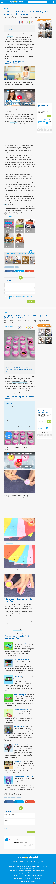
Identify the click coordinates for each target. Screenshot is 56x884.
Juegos (5, 797)
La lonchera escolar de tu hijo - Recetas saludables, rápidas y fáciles (8, 243)
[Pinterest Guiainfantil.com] (42, 130)
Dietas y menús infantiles (8, 237)
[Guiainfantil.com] (16, 2)
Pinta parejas (9, 543)
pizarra (26, 166)
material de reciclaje (10, 390)
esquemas (24, 183)
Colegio (16, 267)
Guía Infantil (28, 878)
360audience (32, 881)
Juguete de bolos (18, 761)
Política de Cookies (41, 122)
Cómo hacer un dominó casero (22, 659)
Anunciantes (27, 862)
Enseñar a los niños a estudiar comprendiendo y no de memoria (20, 243)
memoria (13, 44)
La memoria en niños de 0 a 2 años (19, 230)
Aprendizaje (16, 210)
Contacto (19, 862)
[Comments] (33, 22)
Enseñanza (11, 267)
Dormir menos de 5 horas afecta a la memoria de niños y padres (29, 228)
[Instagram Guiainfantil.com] (45, 130)
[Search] (45, 2)
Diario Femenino (38, 878)
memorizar (10, 36)
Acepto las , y (44, 121)
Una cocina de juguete (19, 695)
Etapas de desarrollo (18, 226)
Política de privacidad (31, 861)
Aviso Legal (41, 861)
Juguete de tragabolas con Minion (23, 776)
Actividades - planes (17, 797)
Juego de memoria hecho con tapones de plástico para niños (8, 228)
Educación (7, 8)
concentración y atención (21, 619)
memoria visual (17, 622)
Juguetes (10, 797)
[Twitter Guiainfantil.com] (48, 130)
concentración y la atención (19, 381)
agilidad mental (17, 630)
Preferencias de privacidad (15, 296)
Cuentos (6, 267)
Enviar (30, 301)
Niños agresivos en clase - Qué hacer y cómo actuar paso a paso (48, 33)
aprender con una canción (12, 149)
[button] (5, 2)
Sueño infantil (29, 223)
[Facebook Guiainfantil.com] (38, 130)
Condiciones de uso (25, 296)
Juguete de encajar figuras (21, 643)
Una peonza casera (19, 726)
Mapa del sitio (36, 862)
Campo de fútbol (18, 676)
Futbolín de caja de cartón (21, 745)
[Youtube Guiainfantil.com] (51, 130)
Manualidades (8, 223)
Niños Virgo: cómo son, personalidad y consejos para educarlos (41, 26)
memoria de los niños (10, 606)
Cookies (21, 861)
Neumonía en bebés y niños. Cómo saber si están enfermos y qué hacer (48, 25)
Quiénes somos (13, 861)
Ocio (5, 312)
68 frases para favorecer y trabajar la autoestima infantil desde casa (41, 33)
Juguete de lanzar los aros (21, 709)
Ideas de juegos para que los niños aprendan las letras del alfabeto (19, 254)
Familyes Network (18, 878)
